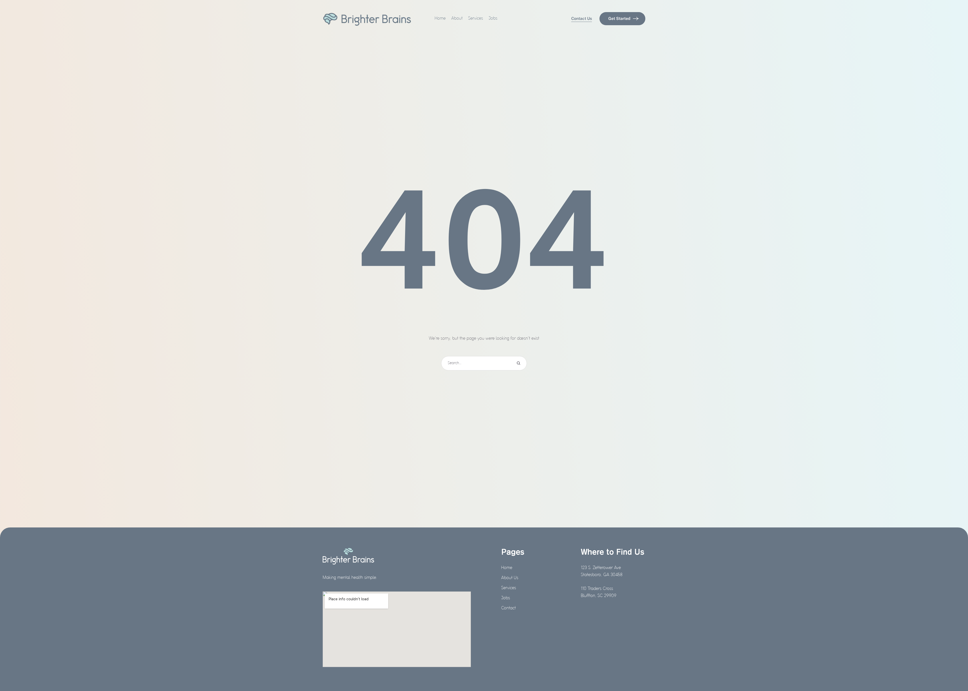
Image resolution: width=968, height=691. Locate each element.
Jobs (505, 598)
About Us (509, 578)
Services (508, 588)
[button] (581, 19)
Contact (508, 608)
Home (506, 568)
